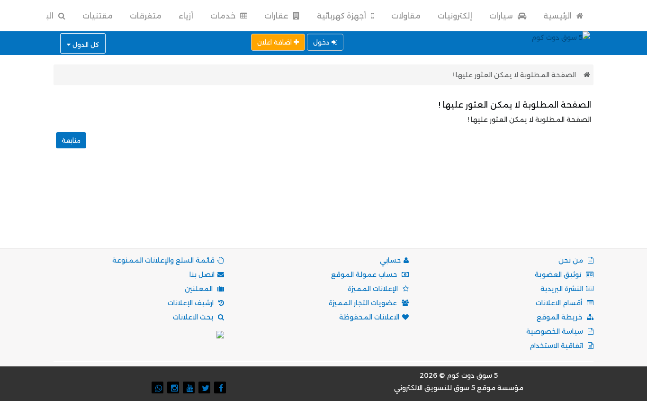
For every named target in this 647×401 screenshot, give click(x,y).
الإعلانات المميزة (374, 288)
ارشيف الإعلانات (192, 303)
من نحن (571, 260)
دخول (322, 42)
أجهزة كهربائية (342, 15)
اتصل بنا (202, 274)
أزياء (186, 15)
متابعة (71, 140)
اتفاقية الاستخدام (557, 345)
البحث (43, 15)
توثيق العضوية (559, 274)
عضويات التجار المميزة (364, 303)
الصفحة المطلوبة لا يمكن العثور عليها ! (514, 75)
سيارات (502, 15)
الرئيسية (558, 15)
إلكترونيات (455, 15)
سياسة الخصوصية (555, 331)
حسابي (390, 260)
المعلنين (200, 288)
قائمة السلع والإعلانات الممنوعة (163, 260)
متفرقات (146, 15)
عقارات (277, 15)
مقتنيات (97, 15)
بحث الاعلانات (194, 317)
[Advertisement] (323, 208)
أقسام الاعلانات (560, 303)
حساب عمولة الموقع (365, 274)
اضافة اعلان (275, 42)
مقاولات (406, 15)
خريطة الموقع (560, 317)
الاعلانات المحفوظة (369, 317)
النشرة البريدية (561, 288)
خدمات (223, 15)
